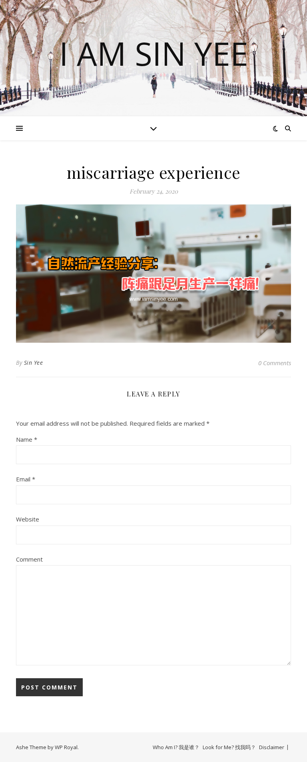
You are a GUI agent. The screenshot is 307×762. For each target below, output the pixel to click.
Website (27, 519)
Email (25, 479)
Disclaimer (271, 747)
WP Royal (66, 747)
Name (26, 439)
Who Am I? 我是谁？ (176, 747)
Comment (29, 559)
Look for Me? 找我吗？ (229, 747)
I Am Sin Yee (153, 53)
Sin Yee (33, 362)
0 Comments (274, 363)
